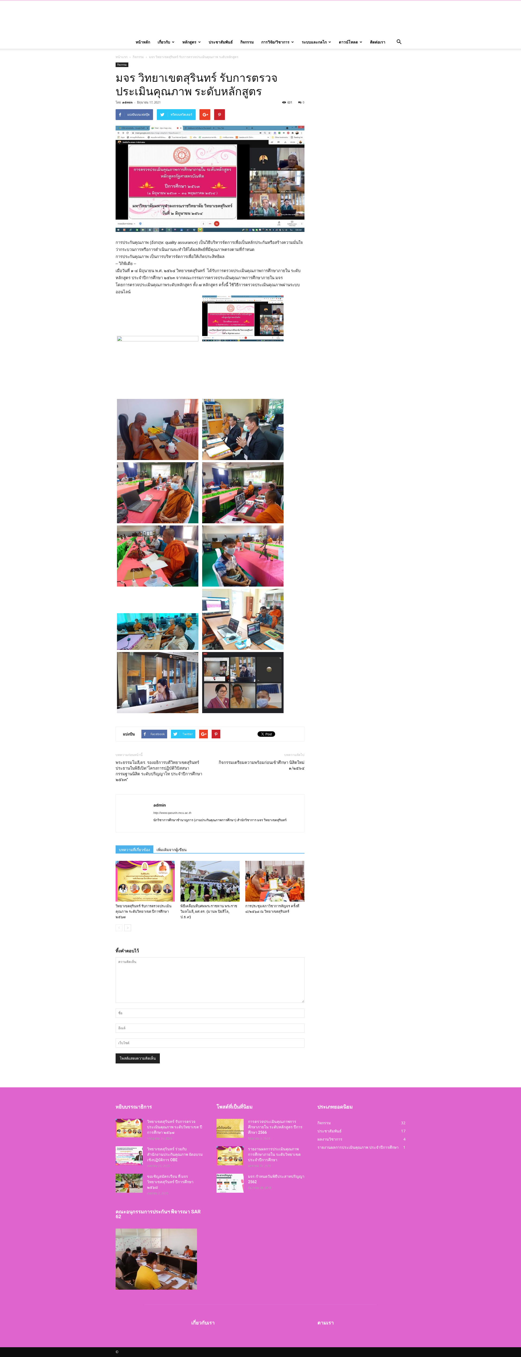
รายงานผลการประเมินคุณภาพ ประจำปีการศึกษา (358, 1147)
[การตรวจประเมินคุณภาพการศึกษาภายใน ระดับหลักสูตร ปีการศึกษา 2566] (230, 1128)
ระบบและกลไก (314, 42)
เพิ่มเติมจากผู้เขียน (172, 850)
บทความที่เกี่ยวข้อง (134, 850)
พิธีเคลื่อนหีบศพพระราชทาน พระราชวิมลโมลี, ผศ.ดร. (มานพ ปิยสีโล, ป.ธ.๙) (208, 911)
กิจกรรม (247, 42)
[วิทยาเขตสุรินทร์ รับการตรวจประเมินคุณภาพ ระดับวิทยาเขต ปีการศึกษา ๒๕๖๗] (145, 881)
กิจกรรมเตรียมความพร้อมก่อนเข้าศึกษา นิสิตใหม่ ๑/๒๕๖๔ (261, 765)
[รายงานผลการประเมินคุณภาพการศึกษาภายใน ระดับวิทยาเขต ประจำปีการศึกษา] (230, 1155)
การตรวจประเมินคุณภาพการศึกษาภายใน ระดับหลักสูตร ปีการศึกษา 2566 (275, 1127)
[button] (398, 42)
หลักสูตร (189, 42)
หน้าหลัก (143, 42)
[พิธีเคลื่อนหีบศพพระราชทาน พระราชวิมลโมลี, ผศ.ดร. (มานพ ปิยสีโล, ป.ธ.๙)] (210, 881)
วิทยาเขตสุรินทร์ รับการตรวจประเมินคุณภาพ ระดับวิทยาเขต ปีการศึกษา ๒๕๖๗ (143, 911)
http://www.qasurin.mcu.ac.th (172, 812)
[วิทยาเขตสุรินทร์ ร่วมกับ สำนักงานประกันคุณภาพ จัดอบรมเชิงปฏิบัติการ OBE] (129, 1155)
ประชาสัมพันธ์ (221, 42)
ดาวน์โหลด (348, 42)
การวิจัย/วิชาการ (275, 42)
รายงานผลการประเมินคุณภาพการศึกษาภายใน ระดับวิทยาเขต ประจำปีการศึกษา (274, 1154)
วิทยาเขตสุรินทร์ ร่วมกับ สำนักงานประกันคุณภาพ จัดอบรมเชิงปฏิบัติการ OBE (175, 1154)
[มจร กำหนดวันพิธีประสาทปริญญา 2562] (230, 1183)
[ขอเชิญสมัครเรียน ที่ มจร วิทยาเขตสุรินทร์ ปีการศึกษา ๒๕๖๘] (129, 1183)
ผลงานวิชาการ (329, 1139)
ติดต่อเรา (377, 42)
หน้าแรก (122, 57)
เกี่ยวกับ (164, 42)
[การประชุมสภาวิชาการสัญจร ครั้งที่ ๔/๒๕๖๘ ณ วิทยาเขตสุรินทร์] (274, 881)
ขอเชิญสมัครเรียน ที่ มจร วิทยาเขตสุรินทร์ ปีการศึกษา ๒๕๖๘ (170, 1181)
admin (127, 102)
